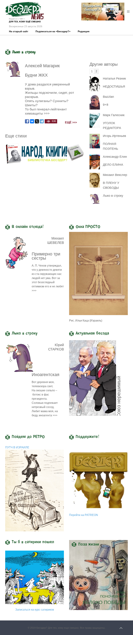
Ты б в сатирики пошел (33, 542)
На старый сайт (18, 31)
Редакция (83, 31)
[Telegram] (42, 121)
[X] (37, 121)
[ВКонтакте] (32, 121)
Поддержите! (87, 437)
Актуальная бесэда (92, 333)
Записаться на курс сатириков (34, 609)
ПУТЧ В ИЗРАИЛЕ (17, 447)
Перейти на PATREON (83, 515)
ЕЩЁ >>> (71, 122)
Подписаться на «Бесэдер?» (53, 31)
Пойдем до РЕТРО (28, 437)
